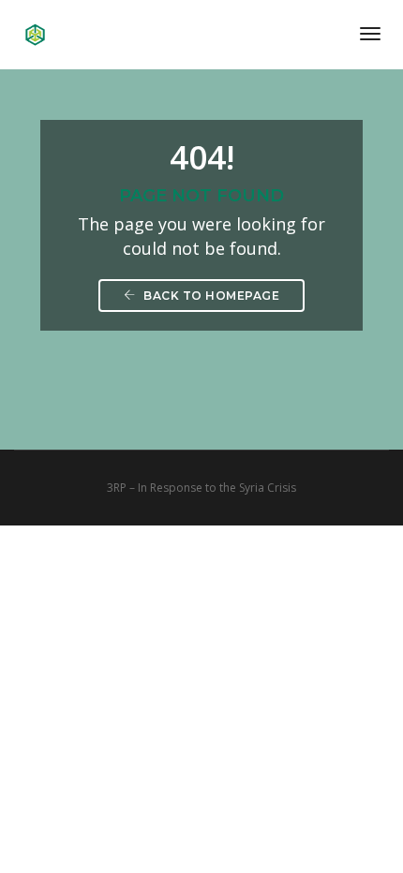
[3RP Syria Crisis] (35, 32)
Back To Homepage (210, 296)
